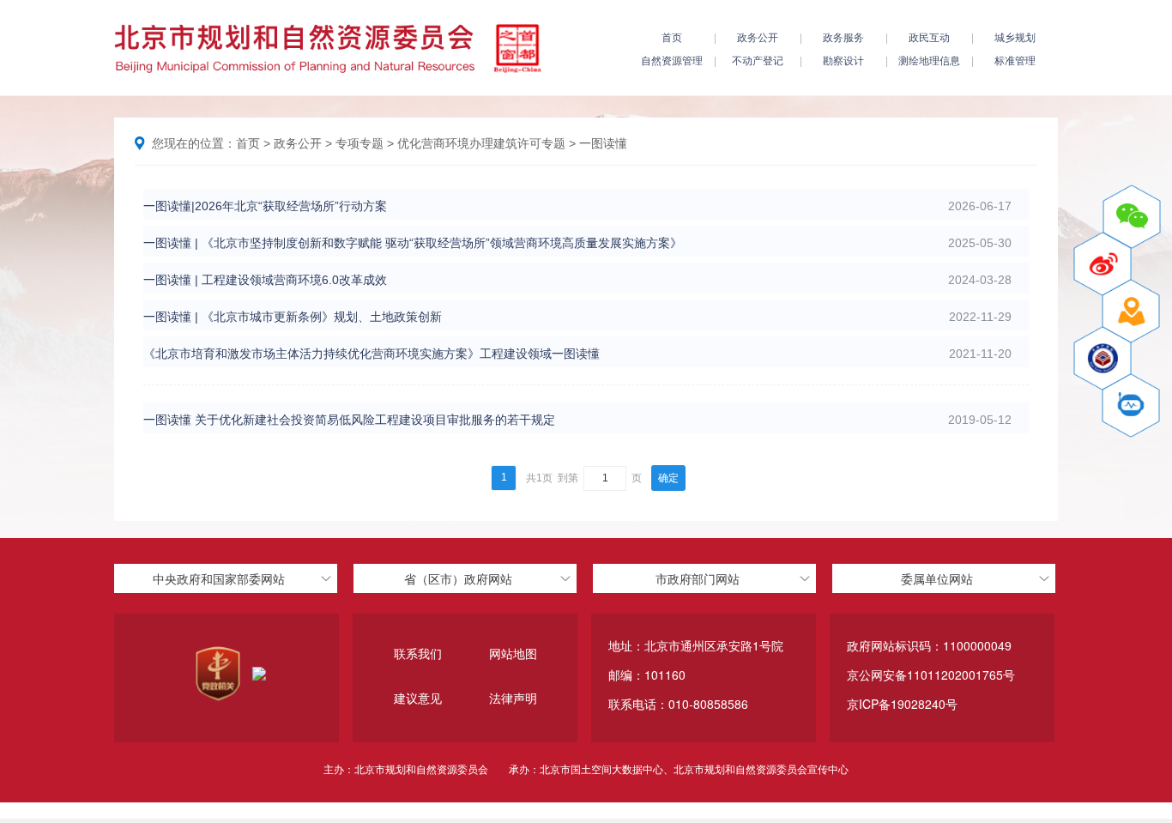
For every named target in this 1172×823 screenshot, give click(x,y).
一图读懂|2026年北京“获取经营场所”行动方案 (265, 206)
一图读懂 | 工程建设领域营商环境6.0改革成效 (265, 280)
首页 (248, 143)
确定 (668, 478)
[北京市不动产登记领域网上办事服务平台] (1102, 358)
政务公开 (298, 143)
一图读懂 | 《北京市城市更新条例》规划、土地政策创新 (292, 317)
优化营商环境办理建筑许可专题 (481, 143)
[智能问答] (1131, 405)
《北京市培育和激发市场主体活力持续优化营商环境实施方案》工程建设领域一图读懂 (371, 353)
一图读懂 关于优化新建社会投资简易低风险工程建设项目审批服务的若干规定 (349, 420)
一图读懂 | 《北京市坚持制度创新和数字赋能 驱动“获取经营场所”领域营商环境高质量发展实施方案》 (412, 243)
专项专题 (359, 143)
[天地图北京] (1131, 311)
